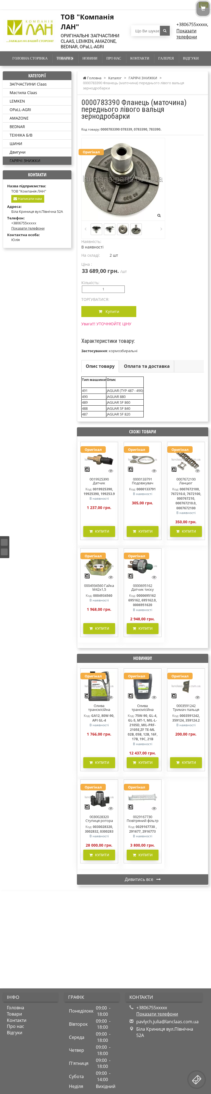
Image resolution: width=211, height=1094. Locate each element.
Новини (89, 58)
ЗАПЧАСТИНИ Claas (28, 84)
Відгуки (191, 58)
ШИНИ (16, 143)
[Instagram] (4, 552)
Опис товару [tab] (100, 366)
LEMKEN (17, 101)
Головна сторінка (30, 58)
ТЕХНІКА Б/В (21, 135)
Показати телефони (186, 34)
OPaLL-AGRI (20, 109)
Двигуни (18, 152)
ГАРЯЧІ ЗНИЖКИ (25, 160)
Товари (64, 58)
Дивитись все (139, 879)
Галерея (166, 58)
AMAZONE (19, 118)
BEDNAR (17, 126)
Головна (15, 1008)
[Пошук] (165, 31)
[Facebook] (4, 542)
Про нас (113, 58)
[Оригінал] (99, 459)
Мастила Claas (23, 92)
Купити (110, 311)
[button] (94, 382)
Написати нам (29, 198)
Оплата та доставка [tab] (147, 366)
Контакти (139, 58)
